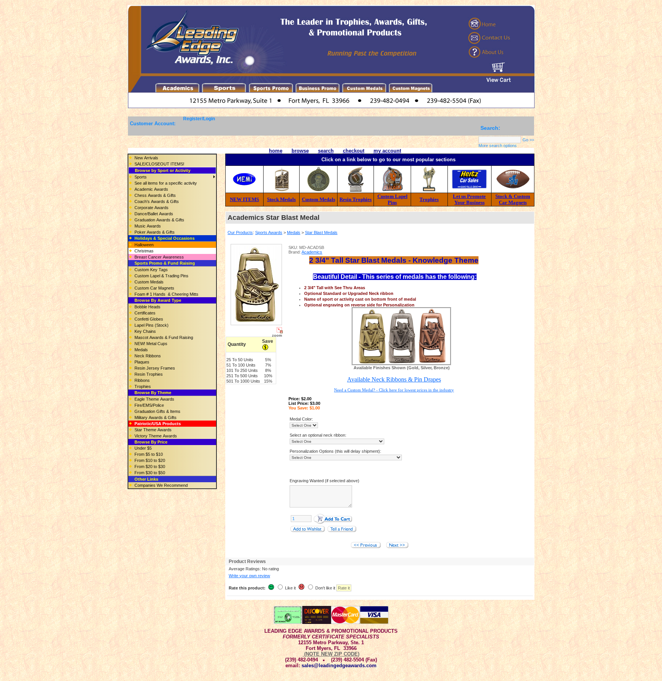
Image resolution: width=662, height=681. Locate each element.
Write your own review (249, 575)
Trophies (429, 199)
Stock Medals (281, 199)
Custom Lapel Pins (392, 199)
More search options (497, 145)
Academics (312, 252)
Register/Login (199, 118)
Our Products (240, 232)
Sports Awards (268, 232)
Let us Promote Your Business (469, 199)
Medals (293, 232)
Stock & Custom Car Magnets (512, 199)
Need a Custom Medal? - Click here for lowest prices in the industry (394, 390)
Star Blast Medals (321, 232)
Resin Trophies (355, 199)
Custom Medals (318, 199)
